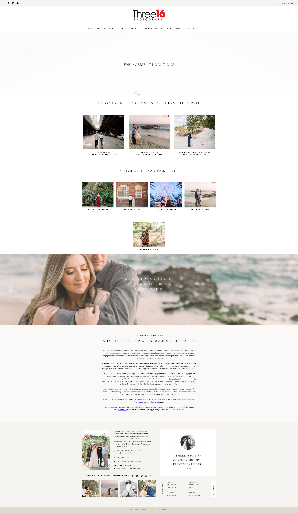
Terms (157, 509)
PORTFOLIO (193, 485)
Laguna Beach (174, 379)
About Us (158, 28)
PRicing (170, 490)
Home (90, 28)
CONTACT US (194, 495)
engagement (172, 495)
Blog (169, 28)
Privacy (164, 509)
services (193, 482)
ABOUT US (171, 485)
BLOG (191, 490)
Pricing (124, 28)
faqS (191, 487)
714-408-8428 (123, 457)
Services (100, 28)
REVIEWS (193, 492)
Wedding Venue (153, 402)
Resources (146, 28)
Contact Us (190, 28)
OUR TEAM (171, 487)
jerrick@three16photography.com (129, 461)
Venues (134, 28)
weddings (171, 492)
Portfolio (112, 28)
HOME (169, 482)
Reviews (178, 28)
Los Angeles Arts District (142, 381)
